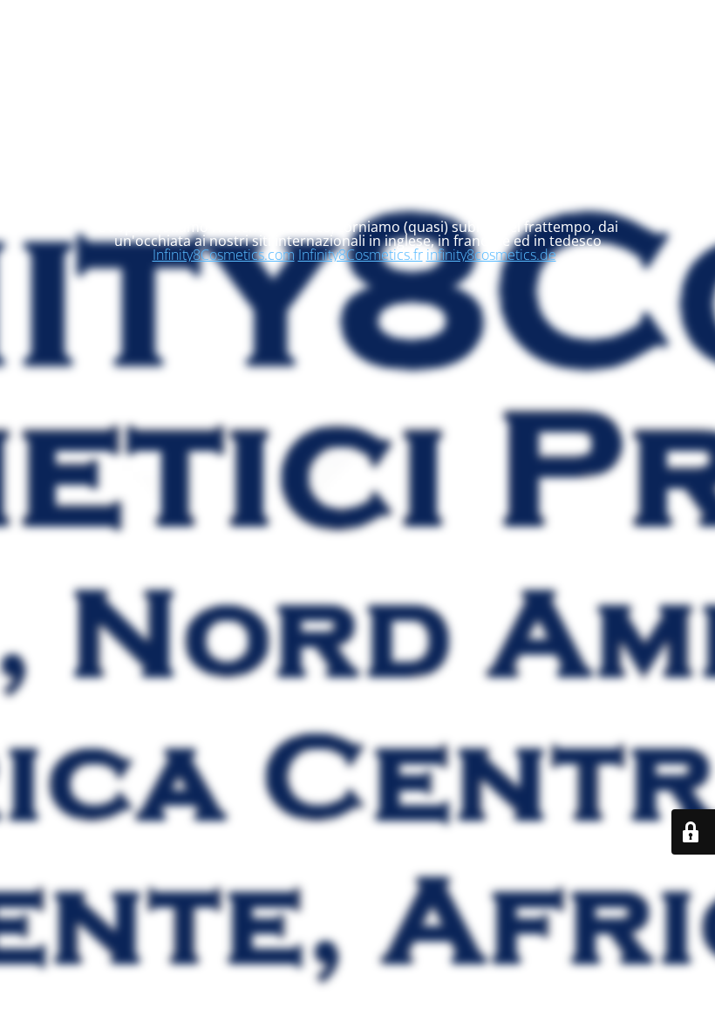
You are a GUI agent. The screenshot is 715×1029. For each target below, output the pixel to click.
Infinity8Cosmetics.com (224, 254)
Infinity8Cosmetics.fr (360, 254)
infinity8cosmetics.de (491, 254)
